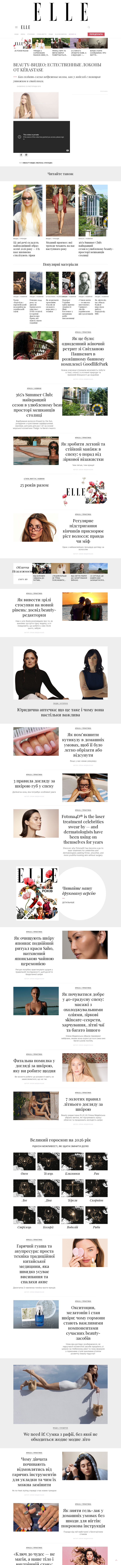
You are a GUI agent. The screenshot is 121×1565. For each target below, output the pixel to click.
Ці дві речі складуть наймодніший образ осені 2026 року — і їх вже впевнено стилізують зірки (26, 249)
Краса (23, 34)
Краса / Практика (83, 332)
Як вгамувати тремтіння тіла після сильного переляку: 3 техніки (52, 306)
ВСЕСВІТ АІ (72, 34)
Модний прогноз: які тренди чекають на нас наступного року (60, 246)
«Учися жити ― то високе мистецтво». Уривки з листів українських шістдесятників (86, 307)
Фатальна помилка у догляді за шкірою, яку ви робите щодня (34, 1065)
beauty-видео (29, 163)
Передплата (96, 34)
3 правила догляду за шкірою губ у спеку (34, 783)
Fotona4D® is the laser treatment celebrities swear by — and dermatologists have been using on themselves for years (83, 829)
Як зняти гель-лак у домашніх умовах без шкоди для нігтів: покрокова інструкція (83, 1517)
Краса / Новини (34, 388)
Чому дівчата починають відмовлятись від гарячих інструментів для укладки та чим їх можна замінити (34, 1471)
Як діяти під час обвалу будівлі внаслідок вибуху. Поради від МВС (100, 307)
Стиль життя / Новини (34, 479)
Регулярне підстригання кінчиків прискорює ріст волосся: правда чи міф (83, 531)
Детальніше (68, 902)
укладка (48, 163)
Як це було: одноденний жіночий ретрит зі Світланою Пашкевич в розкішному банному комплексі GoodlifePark (84, 351)
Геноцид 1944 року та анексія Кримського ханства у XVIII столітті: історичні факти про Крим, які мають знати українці (36, 311)
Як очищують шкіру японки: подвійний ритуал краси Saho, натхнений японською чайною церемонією (34, 950)
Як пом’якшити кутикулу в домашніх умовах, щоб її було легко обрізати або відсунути (83, 744)
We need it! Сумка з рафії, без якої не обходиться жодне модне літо (60, 1436)
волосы (40, 163)
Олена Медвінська (86, 379)
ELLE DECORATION (61, 34)
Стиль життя (41, 34)
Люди (51, 34)
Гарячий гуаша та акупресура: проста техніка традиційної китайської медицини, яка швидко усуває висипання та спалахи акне (34, 1263)
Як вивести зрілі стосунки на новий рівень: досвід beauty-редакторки (34, 607)
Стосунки (31, 34)
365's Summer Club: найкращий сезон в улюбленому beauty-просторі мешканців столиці (96, 249)
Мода (16, 34)
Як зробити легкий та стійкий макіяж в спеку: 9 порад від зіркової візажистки (83, 451)
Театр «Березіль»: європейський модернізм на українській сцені (19, 306)
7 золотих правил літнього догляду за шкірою (83, 1104)
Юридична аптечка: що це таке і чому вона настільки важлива (60, 712)
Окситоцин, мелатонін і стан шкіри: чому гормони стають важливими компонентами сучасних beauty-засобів (83, 1322)
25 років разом (34, 485)
